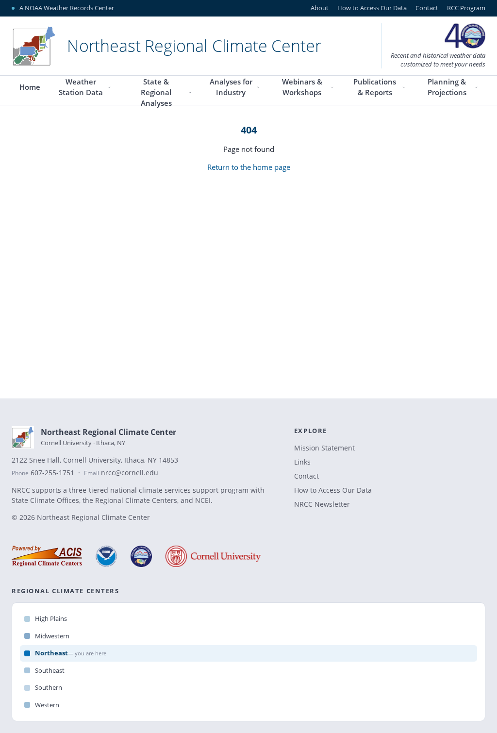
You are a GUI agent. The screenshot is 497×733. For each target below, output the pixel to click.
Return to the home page (248, 167)
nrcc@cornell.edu (129, 472)
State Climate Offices (45, 500)
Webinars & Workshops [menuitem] (302, 87)
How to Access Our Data (372, 7)
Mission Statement (324, 447)
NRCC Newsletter (322, 504)
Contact (426, 7)
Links (302, 461)
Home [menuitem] (29, 87)
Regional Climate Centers (136, 500)
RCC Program (466, 7)
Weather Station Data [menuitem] (81, 87)
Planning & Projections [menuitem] (447, 87)
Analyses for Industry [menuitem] (231, 87)
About (320, 7)
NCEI (203, 500)
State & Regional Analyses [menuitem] (156, 93)
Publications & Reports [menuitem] (374, 87)
